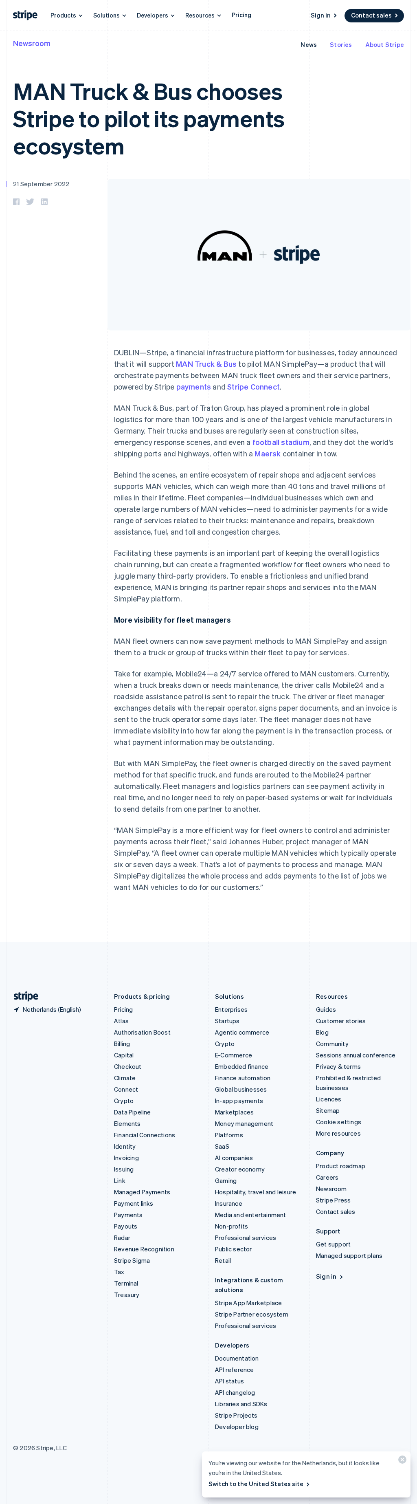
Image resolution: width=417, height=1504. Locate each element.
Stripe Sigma (132, 1260)
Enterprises (231, 1009)
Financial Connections (144, 1135)
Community (332, 1043)
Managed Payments (142, 1192)
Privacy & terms (338, 1066)
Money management (244, 1123)
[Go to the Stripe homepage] (23, 996)
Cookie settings (338, 1122)
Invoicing (126, 1158)
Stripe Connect (253, 386)
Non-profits (231, 1226)
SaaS (222, 1146)
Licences (329, 1099)
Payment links (134, 1203)
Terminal (126, 1283)
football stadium (280, 442)
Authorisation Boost (142, 1032)
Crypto (124, 1101)
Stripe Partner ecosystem (251, 1314)
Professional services (245, 1237)
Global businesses (241, 1089)
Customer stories (341, 1021)
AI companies (234, 1158)
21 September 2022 (41, 184)
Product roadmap (340, 1166)
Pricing (241, 14)
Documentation (237, 1358)
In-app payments (239, 1101)
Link (119, 1180)
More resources (338, 1133)
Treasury (127, 1294)
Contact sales (371, 15)
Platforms (229, 1135)
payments (193, 386)
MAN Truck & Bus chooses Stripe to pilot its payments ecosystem (149, 118)
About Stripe (384, 44)
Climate (125, 1078)
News (309, 44)
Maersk (268, 453)
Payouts (125, 1226)
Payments (128, 1215)
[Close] (401, 1461)
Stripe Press (333, 1200)
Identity (125, 1146)
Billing (122, 1043)
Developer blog (237, 1427)
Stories (341, 44)
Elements (127, 1123)
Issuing (124, 1169)
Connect (126, 1089)
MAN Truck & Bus (206, 363)
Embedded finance (241, 1066)
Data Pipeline (132, 1112)
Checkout (128, 1066)
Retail (223, 1260)
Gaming (226, 1180)
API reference (234, 1369)
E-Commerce (233, 1055)
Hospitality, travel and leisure (255, 1192)
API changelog (235, 1392)
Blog (322, 1032)
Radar (122, 1237)
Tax (119, 1272)
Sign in (321, 15)
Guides (326, 1009)
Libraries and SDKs (241, 1404)
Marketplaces (234, 1112)
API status (229, 1381)
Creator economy (240, 1169)
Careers (327, 1177)
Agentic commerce (242, 1032)
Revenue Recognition (144, 1249)
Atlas (121, 1021)
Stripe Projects (236, 1415)
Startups (227, 1021)
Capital (124, 1055)
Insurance (228, 1203)
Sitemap (328, 1110)
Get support (333, 1244)
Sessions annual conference (355, 1055)
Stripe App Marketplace (248, 1303)
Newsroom (31, 43)
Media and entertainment (250, 1215)
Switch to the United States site (255, 1484)
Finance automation (243, 1078)
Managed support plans (349, 1255)
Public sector (233, 1249)
